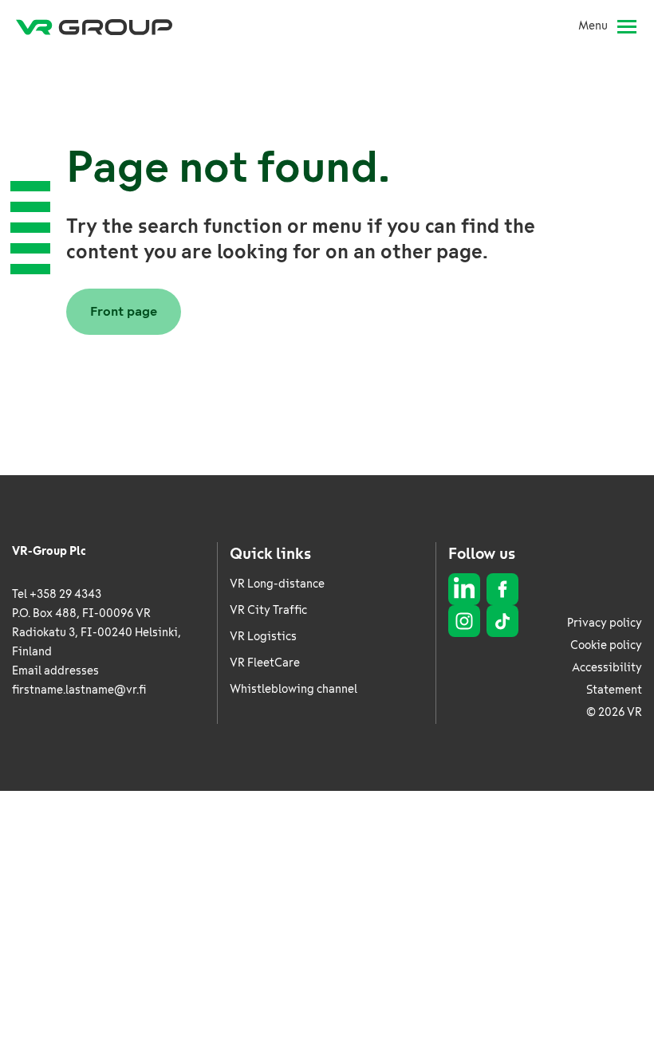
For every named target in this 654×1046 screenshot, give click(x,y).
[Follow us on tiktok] (502, 621)
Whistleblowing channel (293, 689)
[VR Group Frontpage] (94, 26)
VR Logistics (263, 636)
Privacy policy (604, 623)
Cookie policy (606, 645)
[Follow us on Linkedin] (464, 589)
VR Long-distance (277, 584)
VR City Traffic (268, 610)
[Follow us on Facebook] (502, 589)
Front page (123, 311)
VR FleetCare (265, 663)
